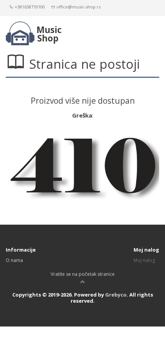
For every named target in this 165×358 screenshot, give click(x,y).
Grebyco (116, 294)
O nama (14, 260)
